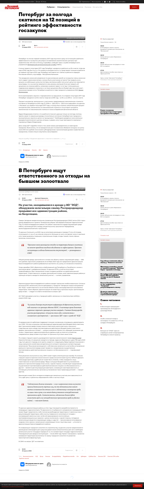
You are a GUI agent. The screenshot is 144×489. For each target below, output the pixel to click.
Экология (47, 456)
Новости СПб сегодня (113, 456)
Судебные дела (92, 456)
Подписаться (86, 1)
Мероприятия (77, 7)
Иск (78, 456)
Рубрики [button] (51, 7)
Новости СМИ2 (24, 162)
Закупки (45, 150)
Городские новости (24, 458)
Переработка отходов (68, 456)
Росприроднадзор (56, 456)
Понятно (138, 485)
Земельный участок (28, 456)
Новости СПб (101, 456)
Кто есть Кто (97, 7)
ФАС (40, 150)
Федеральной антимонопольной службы (42, 64)
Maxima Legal (76, 338)
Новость (34, 150)
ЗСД (36, 456)
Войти (134, 7)
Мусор (41, 456)
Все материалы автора (41, 47)
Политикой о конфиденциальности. (13, 486)
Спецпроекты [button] (63, 7)
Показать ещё (104, 84)
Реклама (88, 7)
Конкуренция (26, 150)
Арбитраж (83, 456)
